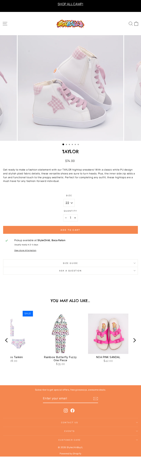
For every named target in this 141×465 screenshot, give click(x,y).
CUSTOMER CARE (69, 440)
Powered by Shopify (70, 453)
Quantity (70, 211)
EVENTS (69, 431)
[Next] (134, 340)
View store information (25, 250)
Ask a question (70, 270)
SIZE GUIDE (70, 263)
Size (69, 195)
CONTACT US (69, 422)
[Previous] (6, 340)
